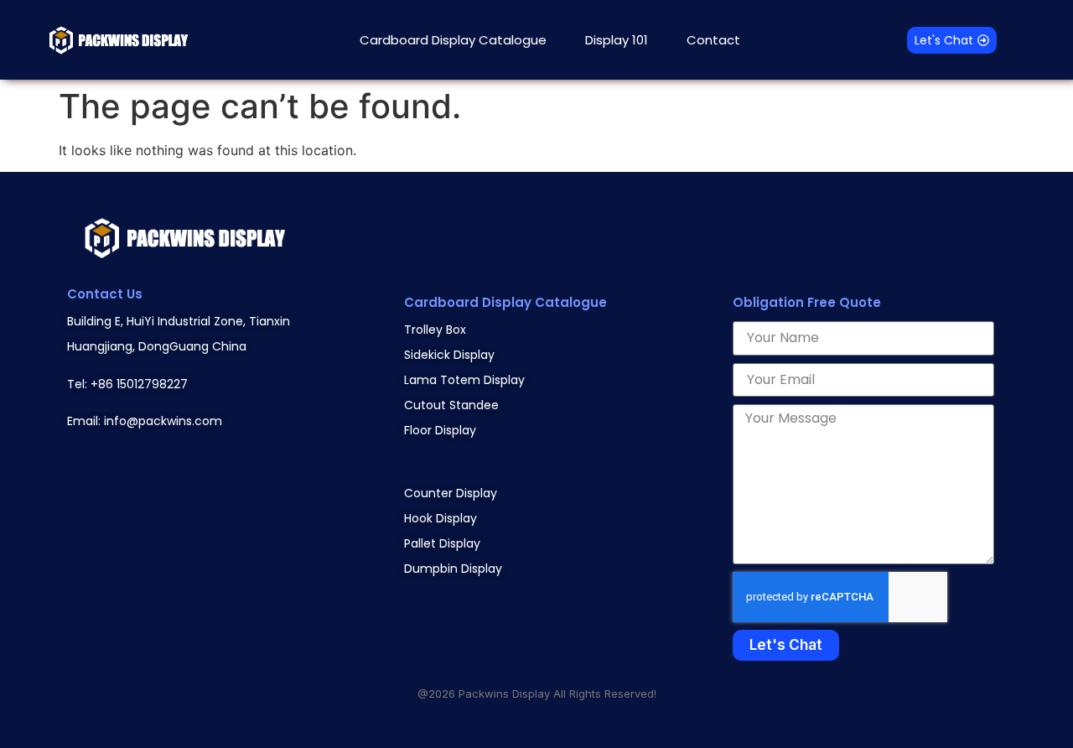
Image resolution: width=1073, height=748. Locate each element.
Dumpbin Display (453, 568)
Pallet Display (442, 543)
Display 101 (616, 40)
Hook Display (440, 518)
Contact (713, 40)
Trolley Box (435, 329)
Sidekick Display (449, 354)
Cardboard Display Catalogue (453, 40)
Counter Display (450, 493)
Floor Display (440, 430)
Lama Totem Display (464, 379)
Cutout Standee (451, 405)
